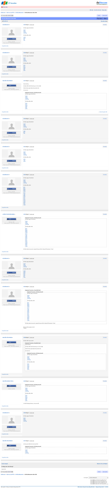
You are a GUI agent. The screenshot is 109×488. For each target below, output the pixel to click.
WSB (24, 161)
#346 (24, 52)
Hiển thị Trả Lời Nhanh (102, 463)
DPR (24, 38)
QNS (24, 202)
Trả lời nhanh (5, 463)
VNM (24, 204)
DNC (24, 65)
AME (24, 131)
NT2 (24, 197)
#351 (24, 146)
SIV (24, 276)
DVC (24, 66)
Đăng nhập (5, 7)
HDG (24, 67)
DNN (24, 159)
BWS (24, 190)
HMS (24, 272)
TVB (24, 160)
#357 (24, 440)
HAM (24, 271)
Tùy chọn (99, 18)
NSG (24, 196)
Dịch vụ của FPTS (10, 12)
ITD (24, 39)
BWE (24, 189)
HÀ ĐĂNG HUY (6, 24)
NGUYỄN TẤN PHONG (7, 80)
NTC (24, 198)
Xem (105, 18)
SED (24, 275)
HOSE (24, 32)
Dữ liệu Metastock (19, 12)
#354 (24, 286)
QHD (24, 201)
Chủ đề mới (103, 21)
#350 (24, 118)
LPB (24, 194)
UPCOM (25, 33)
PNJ (24, 274)
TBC (24, 133)
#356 (24, 412)
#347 (24, 80)
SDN (24, 70)
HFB (24, 68)
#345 (24, 24)
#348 (24, 337)
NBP (24, 195)
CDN (24, 191)
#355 (24, 258)
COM (24, 37)
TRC (24, 40)
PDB (24, 273)
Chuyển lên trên (5, 45)
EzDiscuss (3, 12)
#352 (24, 174)
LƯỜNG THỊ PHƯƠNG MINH (8, 214)
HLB (24, 193)
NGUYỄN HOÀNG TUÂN (8, 381)
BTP (24, 132)
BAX (24, 187)
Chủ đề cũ (5, 21)
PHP (24, 199)
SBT (24, 69)
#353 (24, 214)
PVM (24, 200)
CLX (24, 192)
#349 (24, 381)
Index (24, 30)
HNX (24, 31)
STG (24, 203)
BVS (24, 188)
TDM (24, 277)
